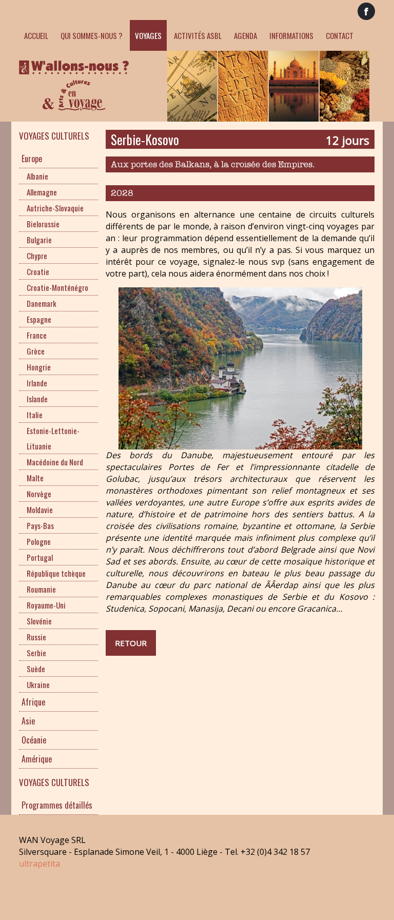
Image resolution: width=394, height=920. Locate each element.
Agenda (245, 35)
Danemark (41, 303)
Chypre (37, 255)
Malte (35, 477)
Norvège (39, 493)
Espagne (39, 319)
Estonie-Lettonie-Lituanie (53, 438)
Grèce (36, 351)
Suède (36, 668)
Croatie (38, 271)
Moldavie (40, 509)
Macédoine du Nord (55, 461)
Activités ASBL (198, 35)
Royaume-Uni (46, 605)
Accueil (36, 35)
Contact (339, 35)
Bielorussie (43, 223)
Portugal (40, 557)
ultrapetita (39, 863)
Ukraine (38, 684)
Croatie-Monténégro (57, 287)
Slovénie (39, 621)
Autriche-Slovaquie (55, 207)
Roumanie (41, 589)
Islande (37, 398)
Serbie (36, 652)
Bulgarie (39, 239)
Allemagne (42, 192)
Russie (36, 636)
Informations (291, 35)
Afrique (33, 702)
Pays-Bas (40, 525)
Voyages (148, 35)
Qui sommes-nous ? (92, 35)
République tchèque (56, 573)
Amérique (37, 759)
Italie (35, 414)
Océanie (34, 740)
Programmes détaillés (57, 805)
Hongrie (39, 367)
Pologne (39, 541)
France (37, 335)
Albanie (37, 176)
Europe (32, 158)
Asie (28, 721)
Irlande (37, 382)
